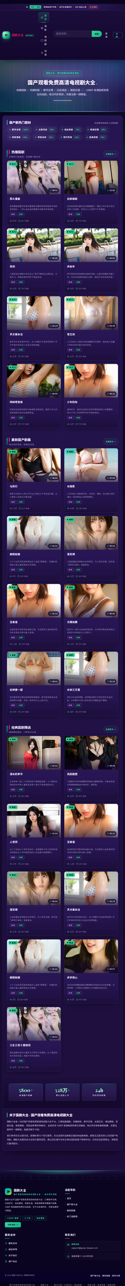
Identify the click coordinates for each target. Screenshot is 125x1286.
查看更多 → (111, 154)
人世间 (14, 842)
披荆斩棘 (15, 554)
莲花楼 (71, 554)
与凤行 (14, 486)
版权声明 (13, 1249)
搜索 (97, 33)
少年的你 (72, 402)
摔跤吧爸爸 (16, 402)
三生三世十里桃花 (20, 1045)
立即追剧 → (13, 1224)
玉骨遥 (14, 622)
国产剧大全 (72, 1204)
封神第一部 (16, 689)
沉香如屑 (72, 622)
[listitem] (19, 129)
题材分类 (116, 1275)
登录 (106, 35)
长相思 (71, 486)
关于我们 (13, 1255)
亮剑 (12, 266)
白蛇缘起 (72, 198)
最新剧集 (71, 1210)
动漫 (45, 52)
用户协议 (13, 1261)
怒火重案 (15, 198)
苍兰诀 (71, 334)
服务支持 (13, 1243)
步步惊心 (72, 977)
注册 (117, 35)
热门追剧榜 (72, 1216)
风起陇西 (72, 774)
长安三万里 (73, 689)
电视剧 (45, 40)
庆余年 (71, 266)
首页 (45, 17)
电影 (45, 27)
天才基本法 (16, 334)
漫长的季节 (16, 774)
